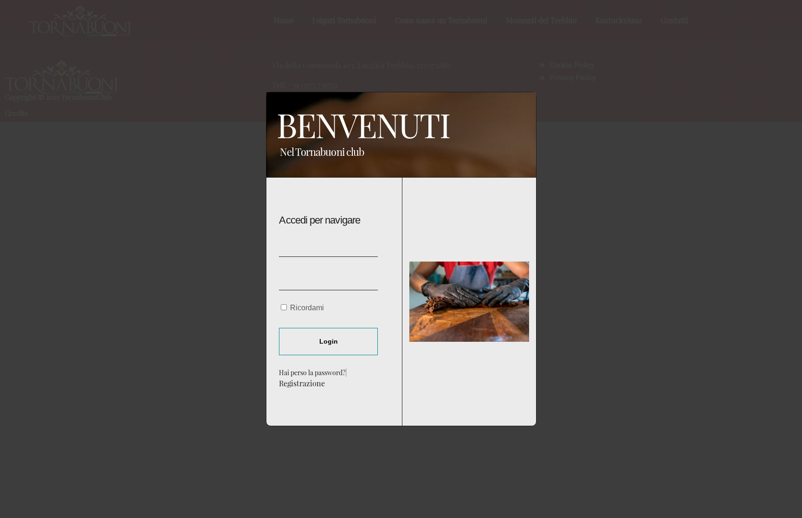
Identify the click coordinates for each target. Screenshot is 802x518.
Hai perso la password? (312, 372)
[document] (401, 259)
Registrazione (302, 383)
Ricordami (306, 308)
